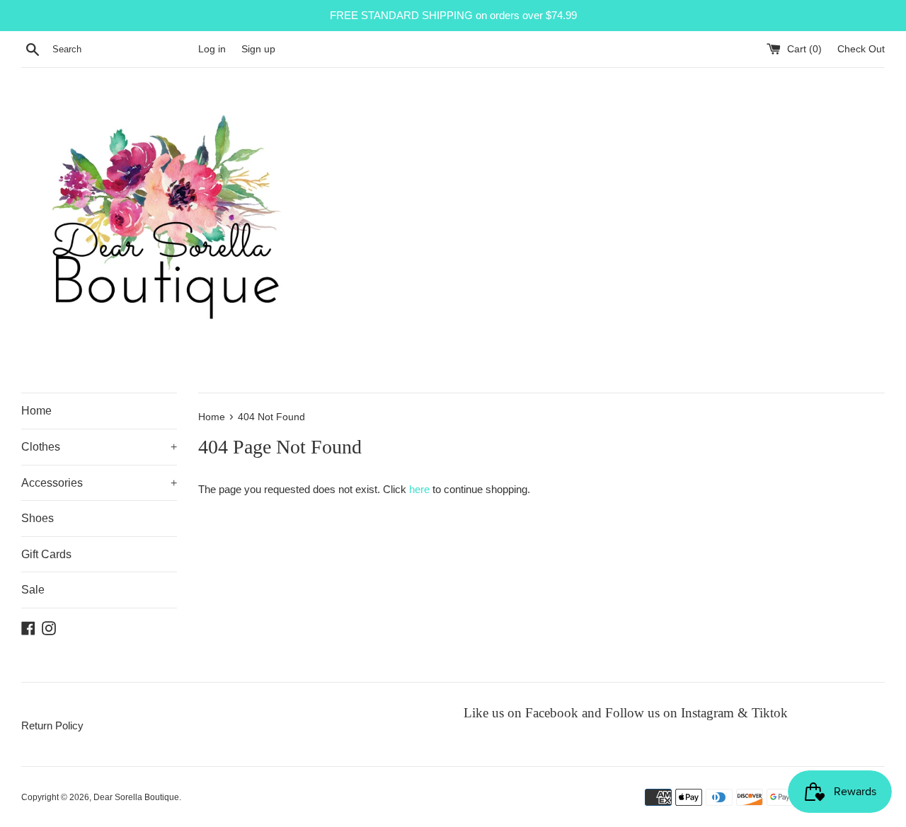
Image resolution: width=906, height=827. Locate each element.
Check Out (861, 49)
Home (36, 411)
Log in (212, 49)
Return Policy (52, 725)
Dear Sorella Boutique (136, 797)
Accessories (99, 483)
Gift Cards (46, 554)
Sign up (258, 49)
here (419, 489)
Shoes (37, 518)
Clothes (99, 447)
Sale (33, 590)
